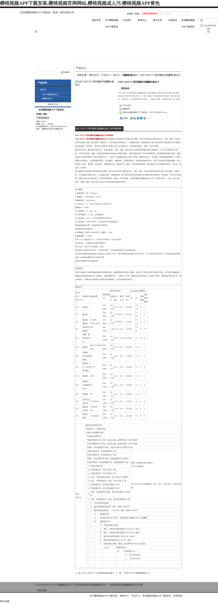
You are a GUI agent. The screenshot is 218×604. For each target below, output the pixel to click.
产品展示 (126, 20)
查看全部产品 (53, 104)
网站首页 (96, 20)
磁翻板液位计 (47, 99)
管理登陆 (177, 596)
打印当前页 (126, 105)
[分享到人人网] (141, 118)
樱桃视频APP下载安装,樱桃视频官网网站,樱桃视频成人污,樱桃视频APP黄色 (80, 3)
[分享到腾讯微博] (138, 118)
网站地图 (42, 590)
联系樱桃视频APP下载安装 (188, 21)
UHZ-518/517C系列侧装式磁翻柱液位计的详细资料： (99, 128)
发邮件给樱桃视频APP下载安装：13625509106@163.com (144, 112)
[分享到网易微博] (144, 118)
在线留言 (172, 20)
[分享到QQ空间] (131, 118)
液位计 (43, 89)
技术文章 (157, 20)
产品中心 (106, 75)
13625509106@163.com (58, 126)
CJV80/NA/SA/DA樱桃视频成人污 (136, 573)
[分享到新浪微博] (134, 118)
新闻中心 (142, 20)
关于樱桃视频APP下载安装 (111, 21)
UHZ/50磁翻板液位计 (50, 94)
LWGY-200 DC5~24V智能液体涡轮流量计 (98, 573)
